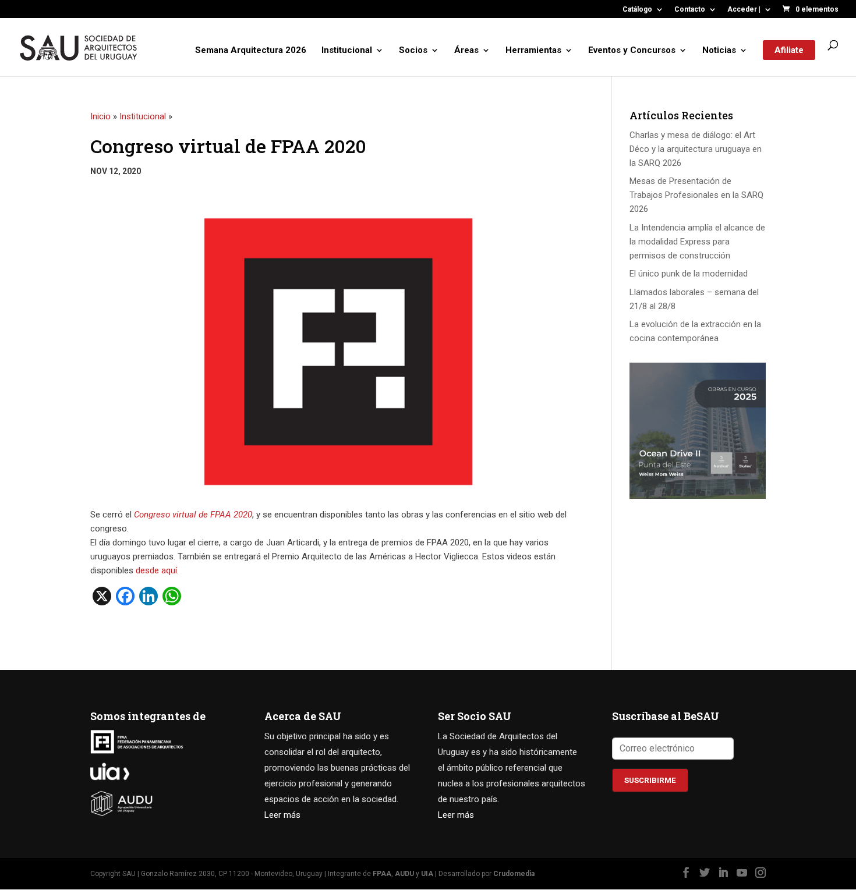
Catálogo (637, 9)
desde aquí (156, 570)
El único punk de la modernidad (688, 273)
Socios (413, 50)
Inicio (100, 116)
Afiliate (789, 50)
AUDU (404, 874)
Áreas (466, 50)
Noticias (719, 50)
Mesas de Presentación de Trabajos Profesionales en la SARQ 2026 (696, 195)
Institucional (346, 50)
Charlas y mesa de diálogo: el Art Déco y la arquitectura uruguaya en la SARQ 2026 (695, 149)
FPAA (382, 874)
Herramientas (533, 50)
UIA (427, 874)
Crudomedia (514, 874)
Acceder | (744, 9)
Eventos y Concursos (631, 50)
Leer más (282, 815)
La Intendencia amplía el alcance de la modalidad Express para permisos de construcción (697, 241)
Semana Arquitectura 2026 (250, 50)
